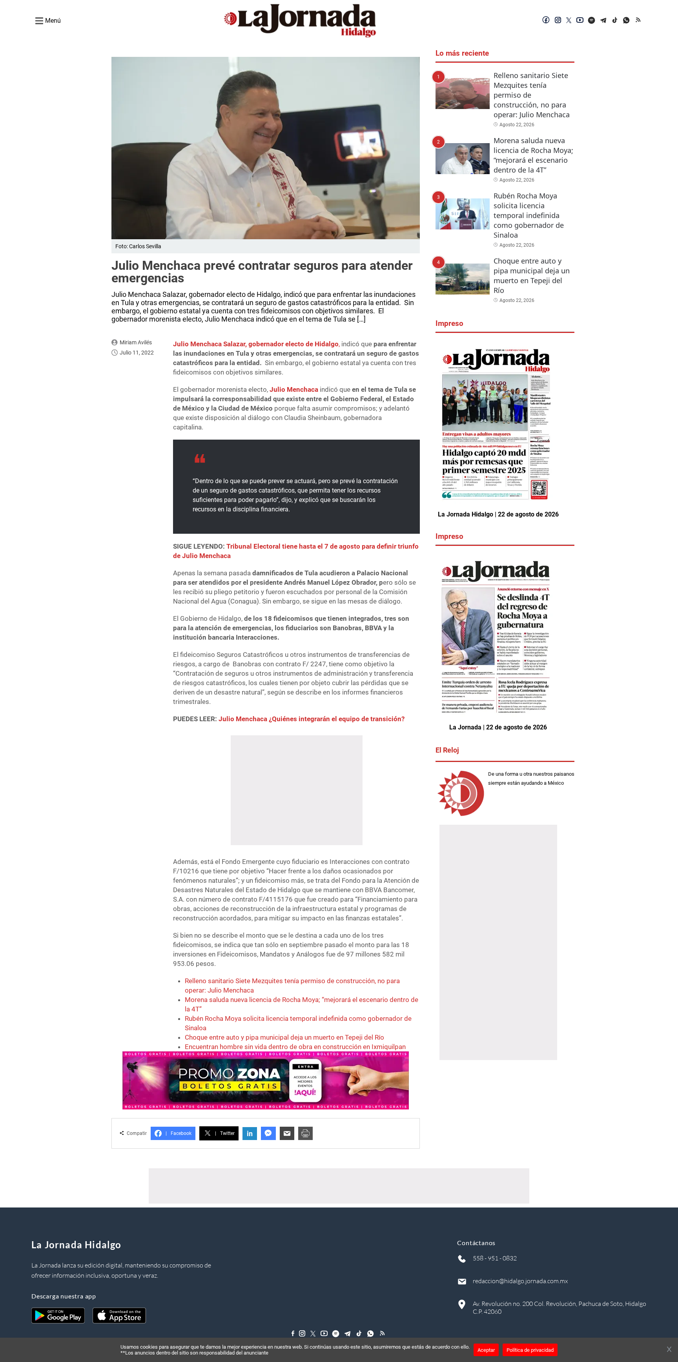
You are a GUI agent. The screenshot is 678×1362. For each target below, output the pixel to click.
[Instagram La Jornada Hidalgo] (558, 20)
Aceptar (486, 1350)
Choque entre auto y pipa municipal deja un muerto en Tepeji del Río (284, 1037)
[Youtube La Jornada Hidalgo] (580, 20)
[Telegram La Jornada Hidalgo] (603, 20)
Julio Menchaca (295, 389)
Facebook (178, 1133)
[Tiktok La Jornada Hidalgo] (615, 20)
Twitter (225, 1133)
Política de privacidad (530, 1350)
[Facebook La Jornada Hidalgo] (546, 20)
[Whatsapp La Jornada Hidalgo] (627, 20)
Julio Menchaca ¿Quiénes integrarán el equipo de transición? (312, 719)
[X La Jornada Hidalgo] (569, 20)
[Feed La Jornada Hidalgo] (639, 20)
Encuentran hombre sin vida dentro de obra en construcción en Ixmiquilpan (295, 1047)
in (250, 1133)
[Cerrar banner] (669, 1349)
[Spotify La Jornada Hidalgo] (592, 20)
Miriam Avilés (136, 342)
